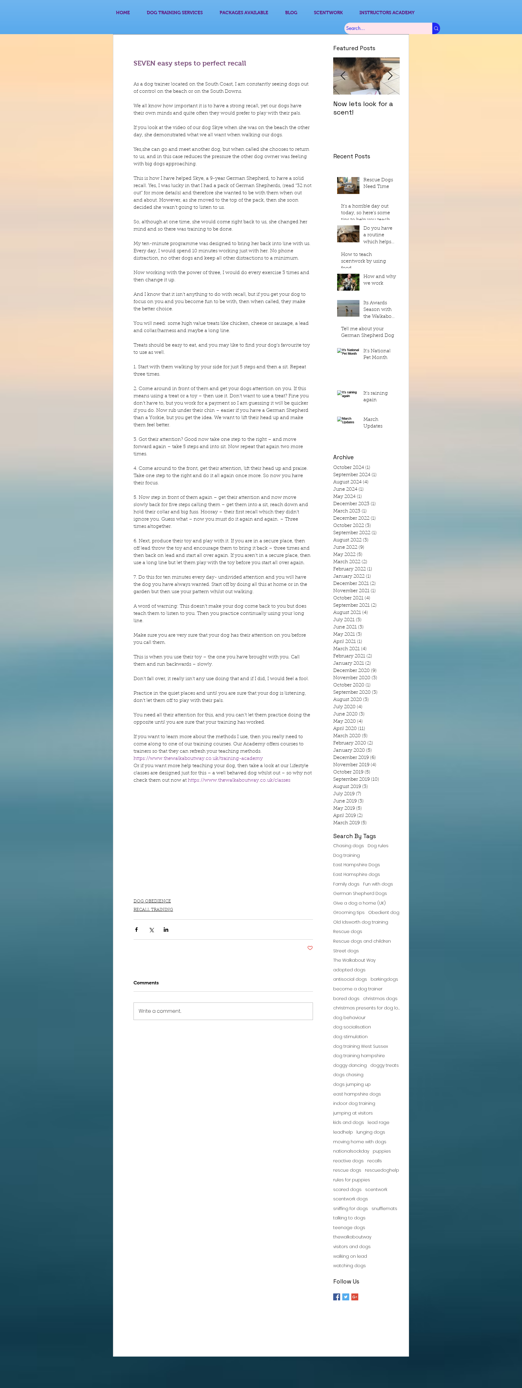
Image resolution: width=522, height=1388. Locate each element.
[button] (364, 640)
